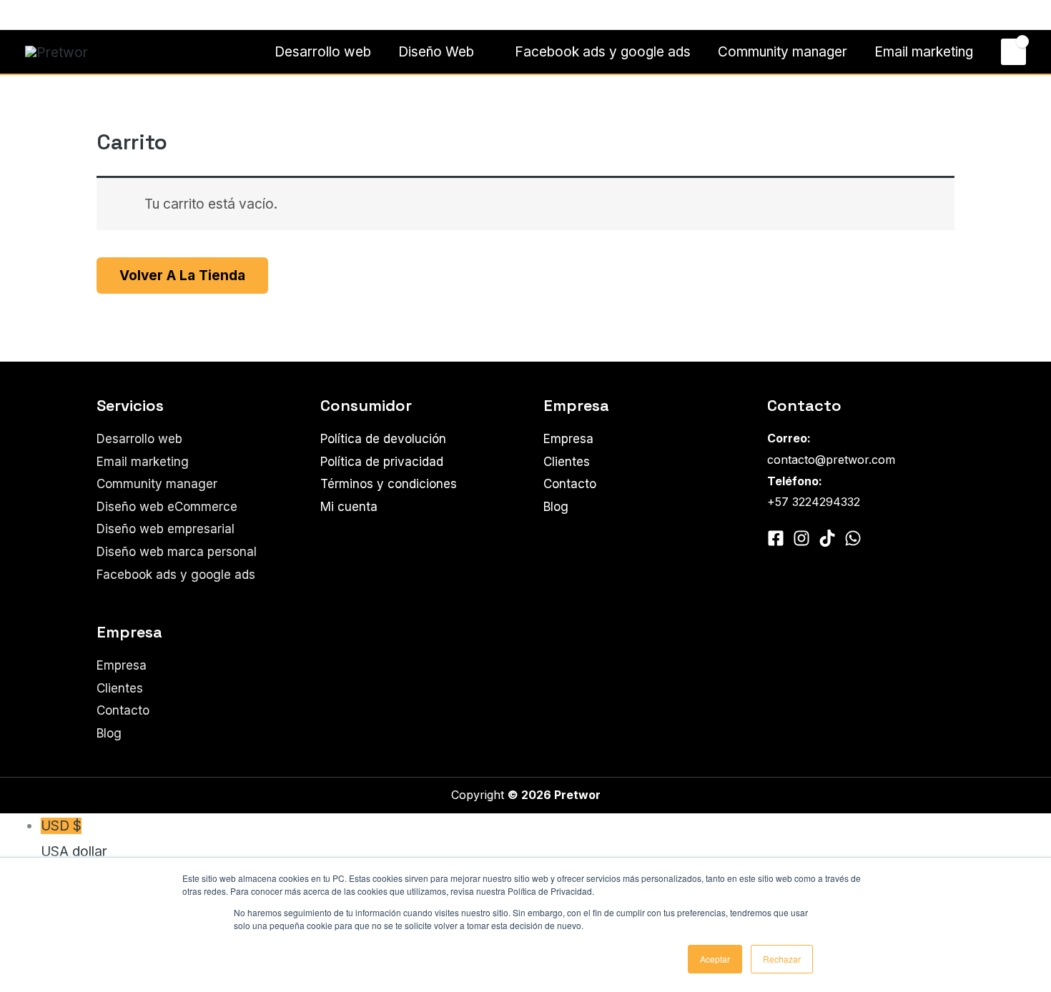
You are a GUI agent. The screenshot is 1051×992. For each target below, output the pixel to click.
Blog (109, 733)
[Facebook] (31, 15)
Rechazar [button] (782, 959)
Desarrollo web (323, 52)
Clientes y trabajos (902, 14)
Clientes (120, 688)
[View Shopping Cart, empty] (1013, 51)
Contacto (992, 14)
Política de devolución (383, 439)
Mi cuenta (349, 507)
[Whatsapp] (74, 15)
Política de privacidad (381, 462)
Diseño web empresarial (166, 529)
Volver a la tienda (182, 275)
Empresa (122, 665)
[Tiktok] (827, 538)
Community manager (782, 52)
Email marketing (923, 52)
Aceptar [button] (715, 959)
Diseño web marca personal (177, 552)
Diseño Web (436, 52)
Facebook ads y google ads (603, 52)
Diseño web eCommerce (167, 507)
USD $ (74, 838)
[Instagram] (52, 15)
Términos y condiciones (388, 484)
